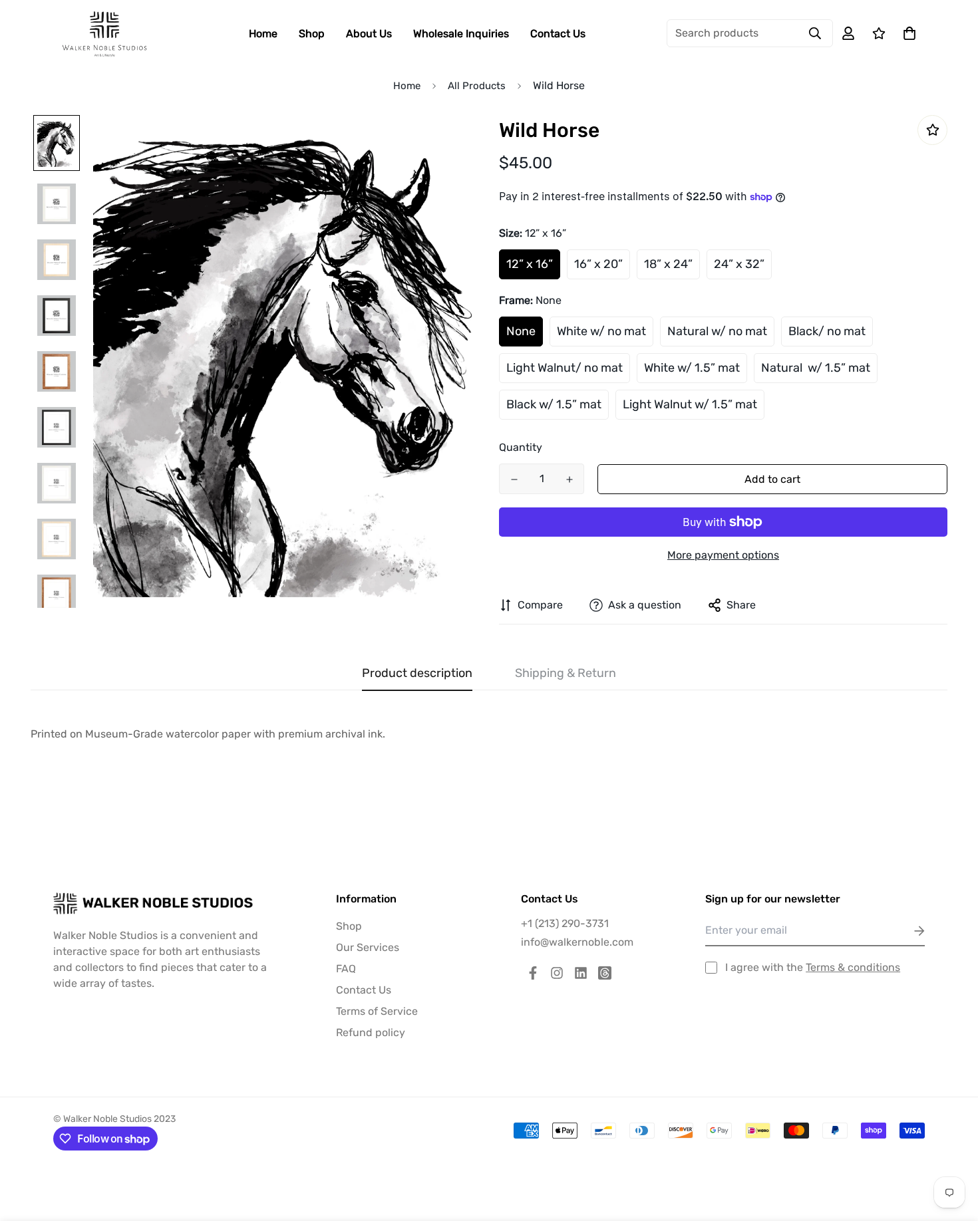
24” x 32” (739, 264)
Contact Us (557, 33)
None (521, 331)
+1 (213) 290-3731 (565, 923)
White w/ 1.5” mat (692, 367)
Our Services (367, 947)
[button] (906, 33)
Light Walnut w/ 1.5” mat (690, 404)
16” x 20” (598, 264)
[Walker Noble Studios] (104, 33)
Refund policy (370, 1032)
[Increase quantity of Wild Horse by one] (569, 479)
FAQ (346, 968)
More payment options (723, 555)
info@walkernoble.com (577, 942)
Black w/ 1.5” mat (553, 404)
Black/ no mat (827, 331)
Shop (312, 33)
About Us (369, 33)
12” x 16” (529, 264)
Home (263, 33)
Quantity (520, 447)
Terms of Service (377, 1011)
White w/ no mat (601, 331)
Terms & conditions (853, 967)
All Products (477, 86)
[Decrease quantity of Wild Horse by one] (514, 479)
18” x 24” (668, 264)
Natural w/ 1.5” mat (815, 367)
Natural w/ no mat (717, 331)
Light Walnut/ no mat (564, 367)
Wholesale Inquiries (461, 33)
